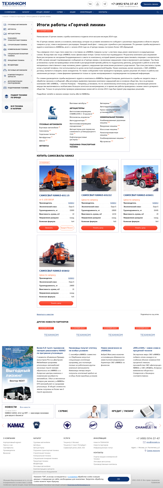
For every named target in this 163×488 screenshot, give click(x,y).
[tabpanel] (17, 374)
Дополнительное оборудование (15, 82)
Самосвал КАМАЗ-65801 (139, 195)
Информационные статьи (103, 448)
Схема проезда (153, 451)
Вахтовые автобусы (79, 103)
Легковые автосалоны (102, 462)
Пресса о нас (8, 445)
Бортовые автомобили (49, 128)
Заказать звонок (151, 4)
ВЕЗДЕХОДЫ (13, 65)
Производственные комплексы (105, 464)
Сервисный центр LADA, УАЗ (74, 448)
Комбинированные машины (113, 138)
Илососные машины (109, 129)
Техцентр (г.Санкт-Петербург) (75, 445)
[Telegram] (104, 4)
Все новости (25, 407)
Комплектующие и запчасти (15, 76)
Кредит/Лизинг (67, 228)
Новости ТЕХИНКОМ (101, 442)
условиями (73, 477)
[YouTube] (97, 4)
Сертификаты (8, 448)
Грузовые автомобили (17, 25)
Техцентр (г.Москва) (71, 442)
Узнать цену (98, 228)
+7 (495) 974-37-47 (124, 4)
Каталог (25, 12)
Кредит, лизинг (43, 12)
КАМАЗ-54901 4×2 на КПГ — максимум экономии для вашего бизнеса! (27, 414)
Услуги (67, 438)
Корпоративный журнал (12, 442)
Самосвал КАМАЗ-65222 (97, 195)
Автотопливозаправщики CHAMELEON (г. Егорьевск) (82, 112)
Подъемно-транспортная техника (17, 39)
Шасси (43, 141)
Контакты (103, 12)
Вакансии (6, 453)
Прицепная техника (16, 60)
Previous (2, 425)
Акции (72, 12)
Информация (86, 12)
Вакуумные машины (110, 126)
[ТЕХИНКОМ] (16, 4)
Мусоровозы (106, 141)
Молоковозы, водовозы (80, 117)
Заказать (49, 228)
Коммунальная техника (18, 49)
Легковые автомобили (17, 70)
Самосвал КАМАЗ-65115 (54, 195)
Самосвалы (45, 131)
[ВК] (90, 4)
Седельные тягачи (48, 134)
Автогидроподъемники (110, 107)
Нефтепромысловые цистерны (78, 138)
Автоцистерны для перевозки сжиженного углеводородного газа (83, 131)
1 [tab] (5, 398)
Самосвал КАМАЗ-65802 (54, 270)
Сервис (60, 12)
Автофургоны (45, 137)
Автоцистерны (14, 34)
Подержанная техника (18, 88)
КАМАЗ (71, 203)
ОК (118, 479)
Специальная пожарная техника (18, 55)
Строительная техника (17, 45)
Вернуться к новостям (45, 314)
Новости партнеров (101, 445)
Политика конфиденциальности (78, 485)
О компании (10, 12)
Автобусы (12, 29)
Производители (9, 450)
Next (160, 425)
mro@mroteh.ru (131, 6)
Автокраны (105, 103)
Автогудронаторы (78, 120)
